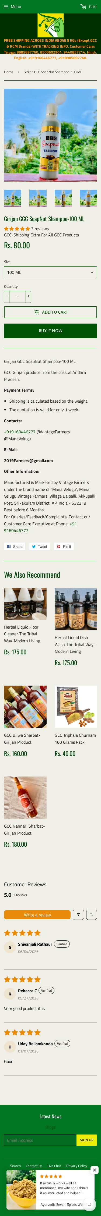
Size (7, 261)
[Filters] (78, 915)
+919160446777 (20, 431)
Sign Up (86, 1140)
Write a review (37, 915)
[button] (17, 228)
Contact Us (34, 1165)
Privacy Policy (76, 1165)
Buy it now (50, 331)
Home (8, 72)
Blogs (50, 1127)
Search (15, 1165)
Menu (16, 6)
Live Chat (54, 1165)
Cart (92, 6)
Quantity (11, 286)
